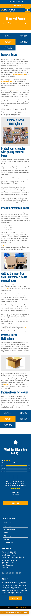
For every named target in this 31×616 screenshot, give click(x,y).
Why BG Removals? (9, 529)
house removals (15, 91)
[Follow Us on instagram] (13, 573)
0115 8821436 (11, 552)
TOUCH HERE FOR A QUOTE (15, 5)
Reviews (6, 532)
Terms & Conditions (21, 607)
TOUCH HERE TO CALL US (15, 2)
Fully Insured (7, 536)
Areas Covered (8, 523)
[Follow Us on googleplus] (7, 573)
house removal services (19, 74)
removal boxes (23, 180)
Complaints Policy (9, 542)
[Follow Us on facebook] (3, 573)
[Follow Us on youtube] (20, 573)
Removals (6, 246)
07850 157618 (11, 555)
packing (7, 288)
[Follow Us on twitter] (17, 573)
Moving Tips (7, 526)
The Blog (6, 539)
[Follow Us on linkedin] (10, 573)
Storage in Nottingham (7, 81)
